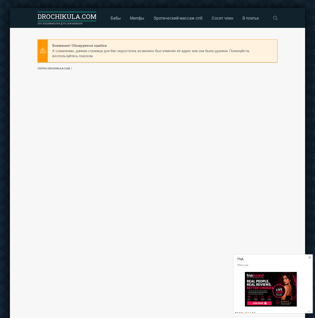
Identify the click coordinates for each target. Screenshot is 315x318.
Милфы (137, 18)
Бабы (116, 18)
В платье (251, 18)
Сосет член (222, 18)
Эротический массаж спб (178, 18)
